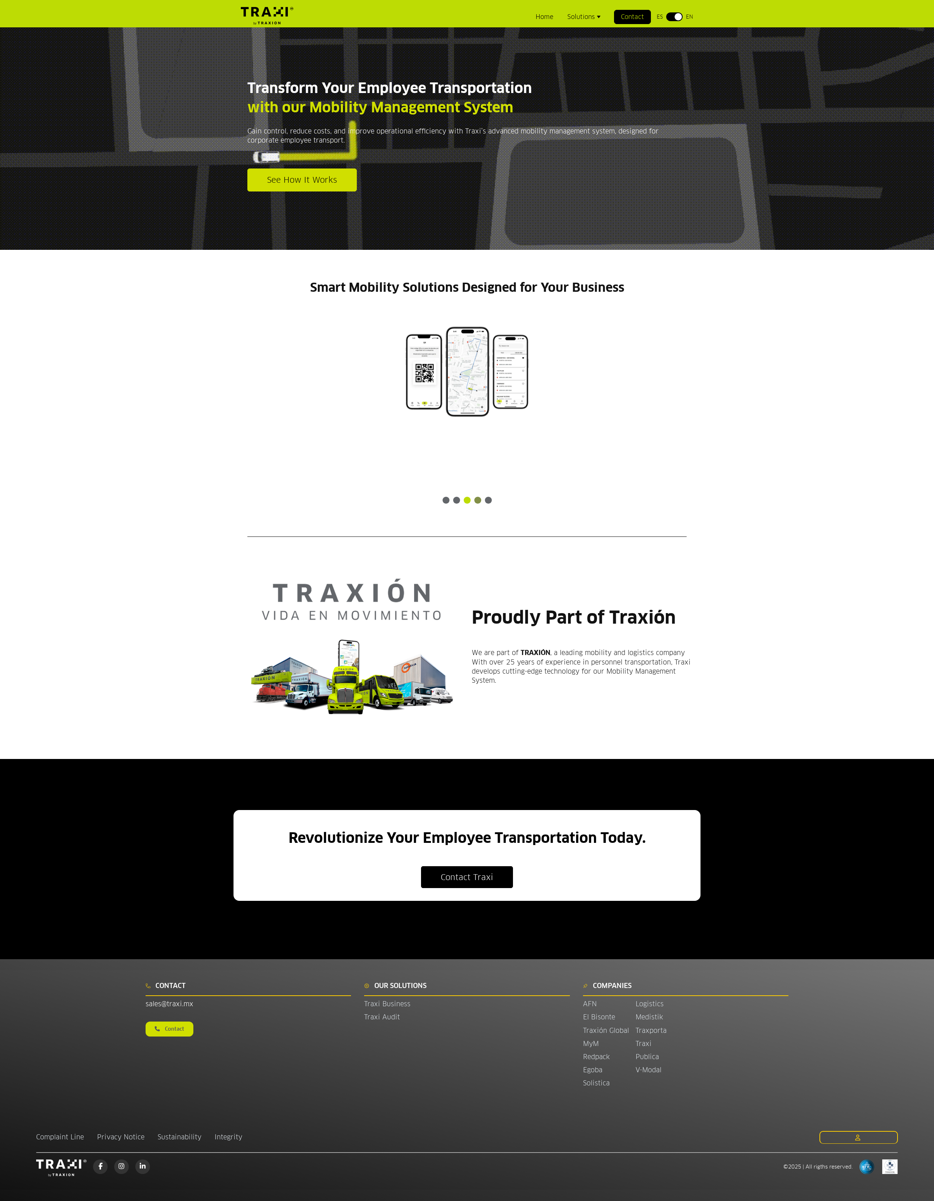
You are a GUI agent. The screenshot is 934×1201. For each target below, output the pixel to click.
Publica (647, 1057)
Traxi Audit (382, 1017)
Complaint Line (60, 1137)
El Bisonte (600, 1017)
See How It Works (302, 180)
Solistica (596, 1083)
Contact (632, 17)
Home (544, 17)
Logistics (650, 1004)
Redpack (596, 1057)
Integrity (228, 1137)
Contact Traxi (467, 877)
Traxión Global (606, 1030)
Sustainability (179, 1137)
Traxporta (651, 1030)
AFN (590, 1004)
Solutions (582, 17)
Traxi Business (387, 1004)
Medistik (649, 1017)
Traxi (644, 1043)
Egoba (592, 1070)
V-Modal (648, 1070)
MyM (591, 1043)
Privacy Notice (120, 1137)
